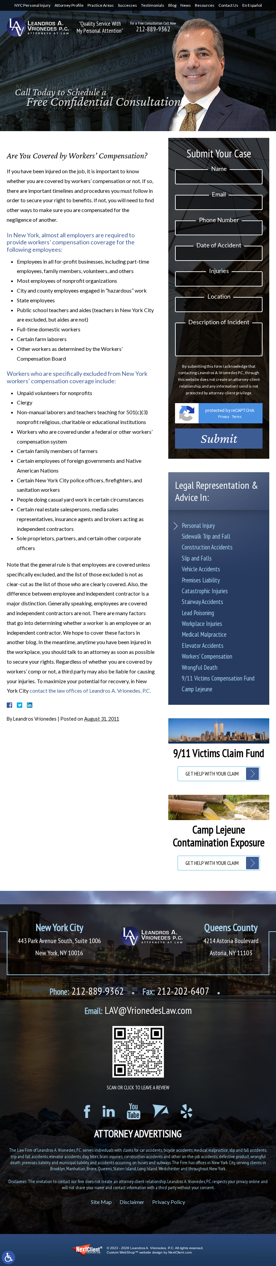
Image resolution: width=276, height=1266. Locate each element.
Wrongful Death (199, 667)
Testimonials (152, 5)
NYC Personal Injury (32, 5)
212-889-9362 (153, 29)
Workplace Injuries (202, 624)
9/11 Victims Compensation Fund (218, 678)
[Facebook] (87, 1111)
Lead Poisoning (198, 613)
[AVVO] (160, 1111)
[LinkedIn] (108, 1111)
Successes (127, 5)
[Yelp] (186, 1111)
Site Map (101, 1202)
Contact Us (228, 5)
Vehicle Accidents (201, 569)
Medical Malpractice (204, 634)
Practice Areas (101, 5)
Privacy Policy (168, 1202)
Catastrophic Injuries (205, 591)
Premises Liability (201, 580)
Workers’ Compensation (207, 656)
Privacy (223, 417)
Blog (172, 5)
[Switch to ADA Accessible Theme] (8, 1257)
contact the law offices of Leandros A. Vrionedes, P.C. (90, 690)
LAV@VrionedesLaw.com (138, 1010)
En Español (252, 5)
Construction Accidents (207, 547)
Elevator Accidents (202, 645)
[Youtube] (133, 1111)
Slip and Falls (197, 558)
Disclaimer (131, 1202)
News (185, 5)
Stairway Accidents (202, 602)
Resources (204, 5)
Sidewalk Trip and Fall (206, 536)
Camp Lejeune (197, 689)
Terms (237, 417)
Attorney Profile (69, 5)
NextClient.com (180, 1252)
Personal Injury (198, 525)
